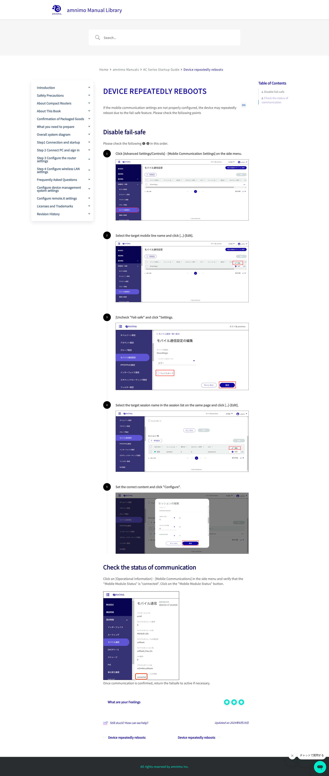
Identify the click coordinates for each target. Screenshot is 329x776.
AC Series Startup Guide (161, 69)
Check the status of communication (275, 100)
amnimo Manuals (126, 69)
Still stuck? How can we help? (129, 723)
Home (104, 69)
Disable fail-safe (274, 92)
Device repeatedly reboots (126, 737)
